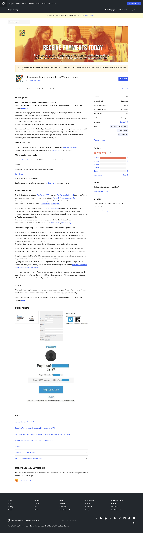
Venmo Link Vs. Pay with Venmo (26, 422)
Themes (36, 504)
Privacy (10, 510)
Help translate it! (90, 15)
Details (19, 89)
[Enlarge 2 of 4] (61, 314)
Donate (88, 507)
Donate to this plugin (101, 211)
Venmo (125, 130)
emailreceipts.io (53, 208)
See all (125, 175)
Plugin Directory (13, 10)
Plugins (36, 507)
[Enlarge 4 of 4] (86, 345)
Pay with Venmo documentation (64, 198)
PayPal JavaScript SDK (65, 195)
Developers (63, 507)
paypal (120, 130)
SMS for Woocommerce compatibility (28, 459)
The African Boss (35, 80)
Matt (113, 504)
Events (87, 504)
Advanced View (99, 140)
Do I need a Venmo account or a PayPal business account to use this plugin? (42, 434)
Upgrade (24, 108)
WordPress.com (117, 500)
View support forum (101, 191)
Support (125, 89)
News (9, 504)
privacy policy (55, 204)
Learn (61, 500)
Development (54, 89)
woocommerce (122, 134)
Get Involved (89, 500)
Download (123, 79)
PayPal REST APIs (43, 195)
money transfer (115, 126)
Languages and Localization (25, 452)
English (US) (124, 122)
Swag (88, 510)
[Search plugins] (28, 22)
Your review (98, 175)
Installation (41, 89)
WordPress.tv (65, 510)
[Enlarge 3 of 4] (86, 314)
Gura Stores (56, 150)
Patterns (36, 510)
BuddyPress (116, 510)
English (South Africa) (32, 520)
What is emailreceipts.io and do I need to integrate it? (34, 440)
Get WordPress (134, 3)
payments (124, 126)
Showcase (37, 500)
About (10, 500)
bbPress (114, 507)
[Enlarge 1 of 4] (36, 314)
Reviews (30, 89)
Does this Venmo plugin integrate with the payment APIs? (35, 428)
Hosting (10, 507)
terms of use (45, 204)
